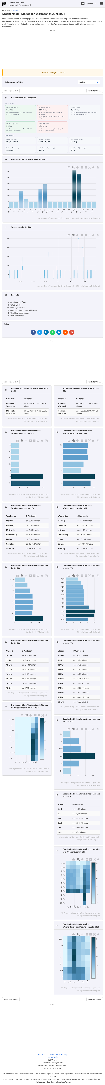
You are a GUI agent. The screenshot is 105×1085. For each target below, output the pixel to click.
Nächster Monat (94, 91)
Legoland (15, 10)
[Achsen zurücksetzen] (93, 167)
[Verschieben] (77, 167)
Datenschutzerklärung (58, 1054)
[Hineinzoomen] (82, 167)
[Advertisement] (52, 50)
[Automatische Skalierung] (89, 167)
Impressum (42, 1054)
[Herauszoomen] (86, 167)
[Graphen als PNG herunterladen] (69, 167)
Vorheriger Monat (11, 91)
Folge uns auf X (52, 1057)
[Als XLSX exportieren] (98, 167)
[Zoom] (74, 167)
